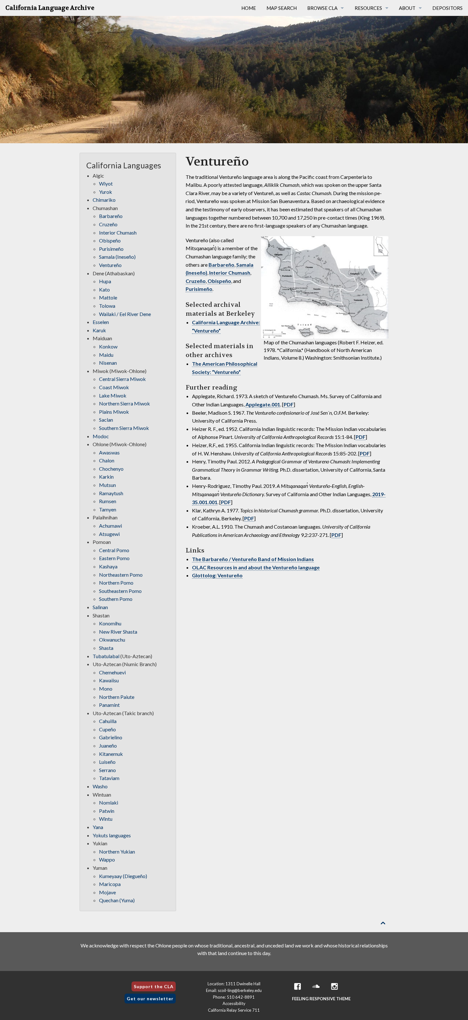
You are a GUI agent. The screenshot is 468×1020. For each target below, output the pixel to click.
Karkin (106, 477)
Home (248, 8)
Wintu (105, 819)
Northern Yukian (117, 851)
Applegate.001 (262, 404)
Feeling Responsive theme (321, 998)
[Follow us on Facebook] (297, 986)
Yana (98, 827)
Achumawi (110, 526)
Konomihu (110, 623)
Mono (105, 689)
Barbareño (221, 265)
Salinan (100, 607)
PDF (289, 404)
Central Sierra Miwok (122, 379)
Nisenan (108, 363)
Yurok (105, 192)
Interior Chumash (229, 273)
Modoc (101, 436)
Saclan (106, 420)
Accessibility (234, 1003)
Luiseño (107, 762)
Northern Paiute (116, 697)
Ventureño (110, 265)
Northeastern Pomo (121, 575)
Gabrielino (110, 737)
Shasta (106, 648)
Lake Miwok (112, 395)
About (407, 8)
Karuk (99, 330)
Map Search (281, 8)
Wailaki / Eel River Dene (125, 314)
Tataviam (109, 778)
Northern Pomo (116, 583)
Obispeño (219, 281)
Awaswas (109, 452)
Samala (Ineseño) (117, 257)
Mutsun (107, 485)
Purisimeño (199, 289)
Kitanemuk (111, 754)
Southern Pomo (115, 599)
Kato (104, 289)
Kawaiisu (109, 680)
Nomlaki (108, 802)
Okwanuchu (112, 640)
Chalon (106, 460)
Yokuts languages (112, 835)
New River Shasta (118, 632)
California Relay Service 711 (234, 1010)
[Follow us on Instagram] (334, 986)
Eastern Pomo (114, 558)
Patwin (106, 811)
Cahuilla (108, 721)
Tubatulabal (106, 656)
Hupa (105, 281)
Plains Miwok (114, 412)
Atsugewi (109, 534)
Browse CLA (322, 8)
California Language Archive (49, 8)
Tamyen (107, 509)
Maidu (106, 355)
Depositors (447, 8)
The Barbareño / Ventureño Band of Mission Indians (253, 559)
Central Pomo (114, 550)
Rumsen (107, 501)
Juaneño (108, 745)
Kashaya (108, 566)
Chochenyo (111, 469)
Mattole (108, 297)
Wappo (107, 859)
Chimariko (104, 200)
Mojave (107, 892)
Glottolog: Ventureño (217, 575)
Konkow (108, 346)
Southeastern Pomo (120, 591)
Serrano (107, 770)
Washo (100, 786)
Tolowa (107, 306)
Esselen (101, 322)
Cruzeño (196, 281)
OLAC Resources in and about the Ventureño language (256, 567)
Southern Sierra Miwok (124, 428)
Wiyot (106, 183)
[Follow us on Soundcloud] (316, 986)
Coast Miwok (114, 387)
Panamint (109, 705)
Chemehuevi (112, 672)
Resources (368, 8)
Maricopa (110, 884)
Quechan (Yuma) (117, 900)
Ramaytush (111, 493)
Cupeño (107, 729)
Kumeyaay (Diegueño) (123, 876)
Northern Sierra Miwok (124, 403)
